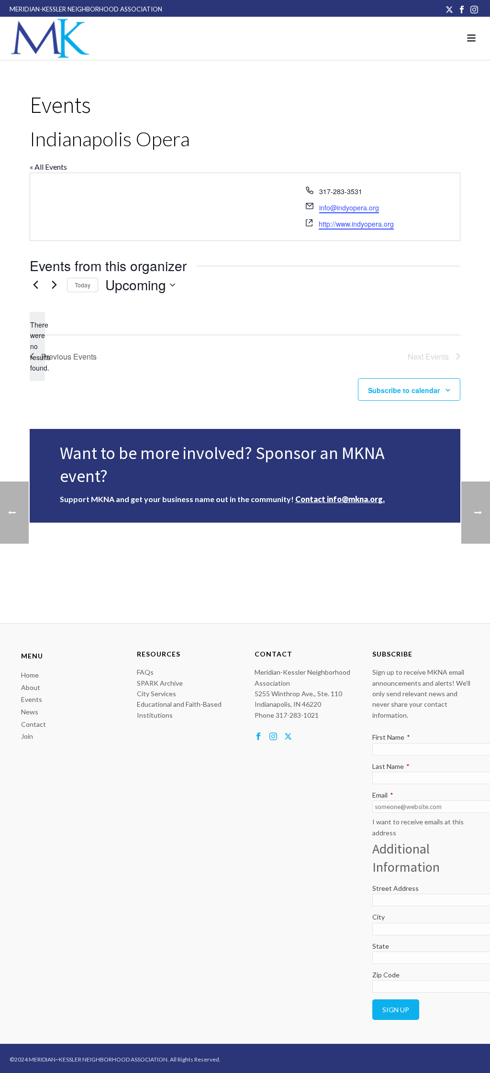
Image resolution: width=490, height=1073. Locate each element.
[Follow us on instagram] (273, 737)
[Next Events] (54, 285)
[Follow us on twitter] (288, 737)
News (29, 712)
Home (30, 675)
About (30, 687)
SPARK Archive (160, 683)
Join (27, 736)
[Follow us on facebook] (258, 737)
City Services (156, 694)
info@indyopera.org (349, 207)
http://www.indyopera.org (356, 224)
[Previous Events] (35, 285)
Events (31, 699)
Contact (33, 724)
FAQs (145, 672)
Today (82, 285)
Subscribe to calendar (404, 390)
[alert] (37, 346)
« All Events (48, 166)
